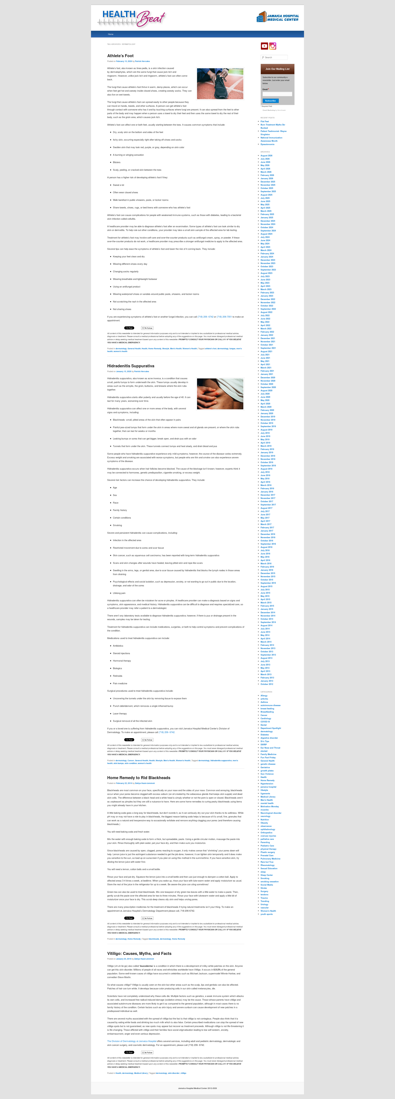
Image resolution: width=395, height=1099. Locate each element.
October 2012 (267, 684)
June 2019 (265, 436)
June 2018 (265, 475)
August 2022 (266, 312)
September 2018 (268, 465)
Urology (264, 904)
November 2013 (268, 648)
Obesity (264, 822)
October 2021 (267, 344)
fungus (232, 348)
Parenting (265, 842)
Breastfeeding (267, 711)
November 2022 (268, 302)
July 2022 (265, 315)
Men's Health (176, 348)
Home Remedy (154, 348)
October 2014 (267, 618)
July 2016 (265, 550)
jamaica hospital (268, 786)
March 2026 (266, 171)
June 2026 (265, 161)
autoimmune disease (271, 705)
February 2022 (267, 331)
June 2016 (265, 553)
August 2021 (266, 351)
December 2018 (268, 455)
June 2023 (265, 279)
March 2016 (266, 563)
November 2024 (268, 224)
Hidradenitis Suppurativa (130, 366)
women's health (120, 351)
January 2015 (267, 609)
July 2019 (265, 432)
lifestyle (165, 348)
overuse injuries (268, 835)
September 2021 (268, 347)
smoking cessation (270, 881)
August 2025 (266, 194)
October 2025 (267, 188)
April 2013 (265, 671)
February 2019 (267, 449)
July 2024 (265, 237)
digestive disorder (269, 737)
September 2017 (268, 504)
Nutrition (265, 819)
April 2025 (265, 207)
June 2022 (265, 318)
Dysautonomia (267, 144)
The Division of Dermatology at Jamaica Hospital (131, 1041)
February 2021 (267, 370)
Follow (149, 328)
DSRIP (264, 744)
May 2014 (265, 635)
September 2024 (268, 230)
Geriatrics (265, 767)
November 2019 (268, 419)
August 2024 (266, 233)
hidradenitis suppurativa (221, 760)
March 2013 (266, 674)
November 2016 (268, 537)
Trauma (264, 897)
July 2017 (265, 511)
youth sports (267, 914)
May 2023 (265, 282)
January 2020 (267, 413)
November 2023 (268, 263)
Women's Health (190, 348)
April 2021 (265, 364)
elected (264, 750)
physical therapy (268, 848)
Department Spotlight (271, 728)
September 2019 (268, 426)
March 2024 (266, 250)
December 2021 (268, 338)
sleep (263, 871)
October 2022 (267, 305)
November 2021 (268, 341)
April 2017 (265, 520)
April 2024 (265, 246)
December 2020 (268, 377)
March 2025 (266, 210)
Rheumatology (267, 865)
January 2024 (267, 256)
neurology (265, 816)
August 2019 (266, 429)
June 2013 (265, 664)
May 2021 (265, 361)
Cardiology (266, 718)
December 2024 (268, 220)
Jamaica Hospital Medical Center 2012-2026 (197, 1088)
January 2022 (267, 334)
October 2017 (267, 501)
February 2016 (267, 566)
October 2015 (267, 579)
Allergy (264, 695)
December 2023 (268, 259)
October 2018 (267, 462)
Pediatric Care (267, 845)
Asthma (264, 701)
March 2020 (266, 406)
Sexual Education (269, 868)
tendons (264, 894)
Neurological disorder (271, 812)
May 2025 (265, 204)
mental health (267, 803)
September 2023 (268, 269)
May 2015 (265, 596)
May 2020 (265, 400)
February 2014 (267, 644)
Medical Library (141, 1073)
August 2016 (266, 547)
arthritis (264, 698)
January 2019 (267, 452)
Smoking (265, 878)
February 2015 (267, 605)
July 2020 (265, 393)
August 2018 (266, 468)
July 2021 (265, 354)
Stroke (264, 887)
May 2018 (265, 478)
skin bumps (119, 763)
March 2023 (266, 289)
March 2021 (266, 367)
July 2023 (265, 276)
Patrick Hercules (142, 61)
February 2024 (267, 253)
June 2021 (265, 357)
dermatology (121, 348)
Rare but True (267, 861)
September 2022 (268, 308)
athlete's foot (210, 348)
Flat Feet (265, 121)
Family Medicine (268, 754)
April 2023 (265, 286)
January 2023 (267, 295)
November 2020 (268, 380)
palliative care (267, 838)
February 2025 (267, 214)
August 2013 (266, 657)
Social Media (267, 884)
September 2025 (268, 191)
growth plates (267, 770)
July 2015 (265, 589)
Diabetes (265, 734)
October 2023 (267, 266)
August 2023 (266, 273)
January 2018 (267, 491)
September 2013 (268, 654)
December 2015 (268, 573)
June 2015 (265, 592)
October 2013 (267, 651)
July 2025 (265, 197)
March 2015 (266, 602)
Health (144, 348)
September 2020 (268, 387)
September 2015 (268, 582)
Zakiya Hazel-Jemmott (145, 783)
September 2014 (268, 622)
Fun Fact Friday (268, 757)
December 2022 (268, 299)
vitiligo (183, 1073)
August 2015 (266, 586)
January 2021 (267, 374)
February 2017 (267, 527)
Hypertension (267, 783)
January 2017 (267, 530)
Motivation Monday (270, 806)
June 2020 (265, 396)
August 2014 (266, 625)
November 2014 (268, 615)
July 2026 (265, 158)
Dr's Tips (265, 741)
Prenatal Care (267, 855)
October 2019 (267, 423)
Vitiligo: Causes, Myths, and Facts (139, 953)
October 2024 (267, 227)
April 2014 (265, 638)
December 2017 (268, 494)
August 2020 (266, 390)
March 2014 (266, 641)
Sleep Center (267, 874)
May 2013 (265, 667)
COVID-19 (265, 721)
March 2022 (266, 328)
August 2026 (266, 155)
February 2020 (267, 410)
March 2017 (266, 524)
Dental (264, 724)
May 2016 (265, 556)
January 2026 (267, 178)
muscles (265, 809)
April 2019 (265, 442)
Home (110, 34)
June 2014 (265, 631)
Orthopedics (266, 832)
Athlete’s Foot (120, 55)
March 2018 (266, 485)
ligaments (265, 793)
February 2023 (267, 292)
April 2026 (265, 168)
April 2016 (265, 560)
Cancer (131, 760)
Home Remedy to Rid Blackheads (138, 777)
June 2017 (265, 514)
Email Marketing (269, 110)
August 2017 (266, 507)
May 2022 (265, 321)
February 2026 (267, 175)
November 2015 (268, 576)
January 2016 (267, 569)
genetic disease (268, 763)
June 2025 (265, 201)
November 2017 (268, 498)
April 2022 (265, 325)
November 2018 (268, 459)
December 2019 (268, 416)
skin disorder (174, 1073)
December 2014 (268, 612)
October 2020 (267, 383)
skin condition (131, 763)
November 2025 (268, 184)
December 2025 (268, 181)
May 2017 (265, 517)
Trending (265, 901)
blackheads (154, 938)
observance (266, 826)
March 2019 (266, 445)
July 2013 (265, 661)
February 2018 (267, 488)
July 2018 (265, 471)
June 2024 (265, 240)
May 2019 (265, 439)
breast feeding (267, 708)
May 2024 (265, 243)
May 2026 (265, 165)
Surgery (264, 891)
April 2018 (265, 481)
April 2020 (265, 403)
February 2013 (267, 677)
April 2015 (265, 599)
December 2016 (268, 534)
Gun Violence (267, 773)
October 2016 (267, 540)
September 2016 (268, 543)
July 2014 (265, 628)
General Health (134, 348)
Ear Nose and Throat (270, 747)
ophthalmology (268, 829)
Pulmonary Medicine (270, 858)
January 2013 (267, 680)
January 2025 (267, 217)
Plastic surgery (268, 852)
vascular (265, 907)
